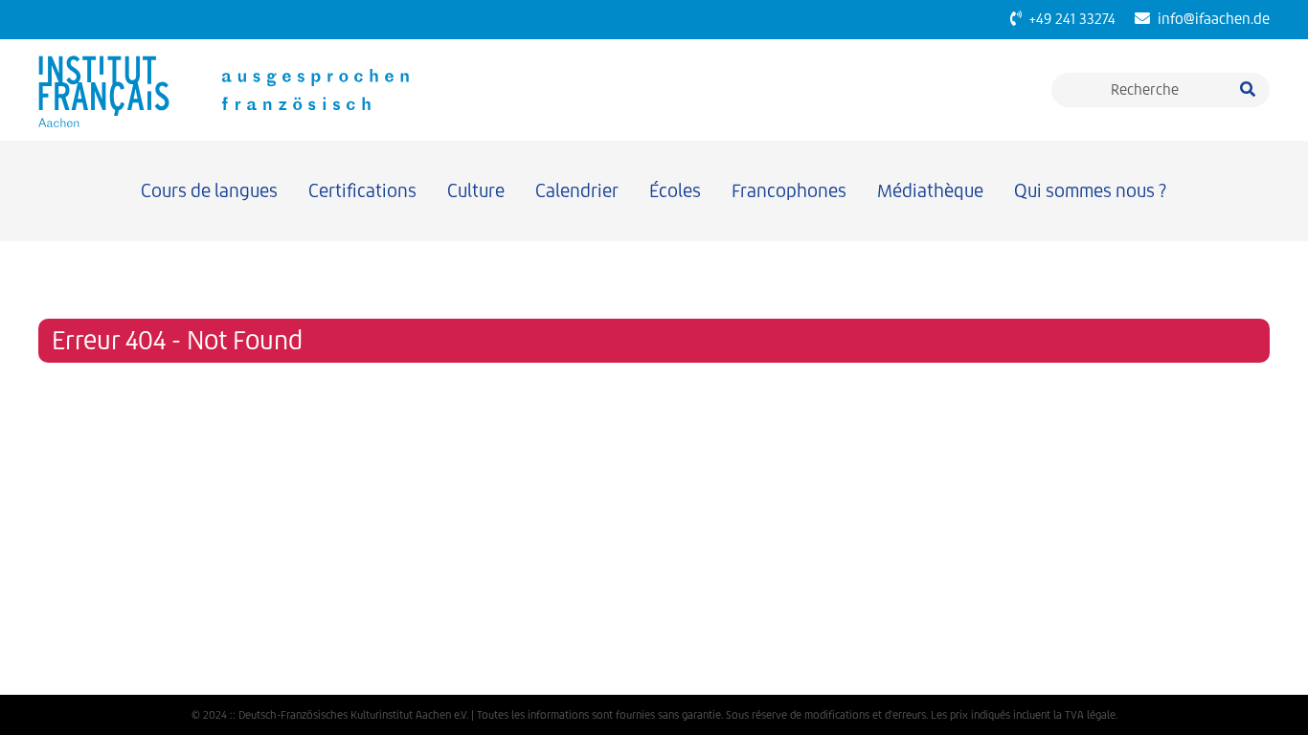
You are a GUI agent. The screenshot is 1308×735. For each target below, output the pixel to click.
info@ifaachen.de (1210, 19)
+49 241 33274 (1069, 19)
